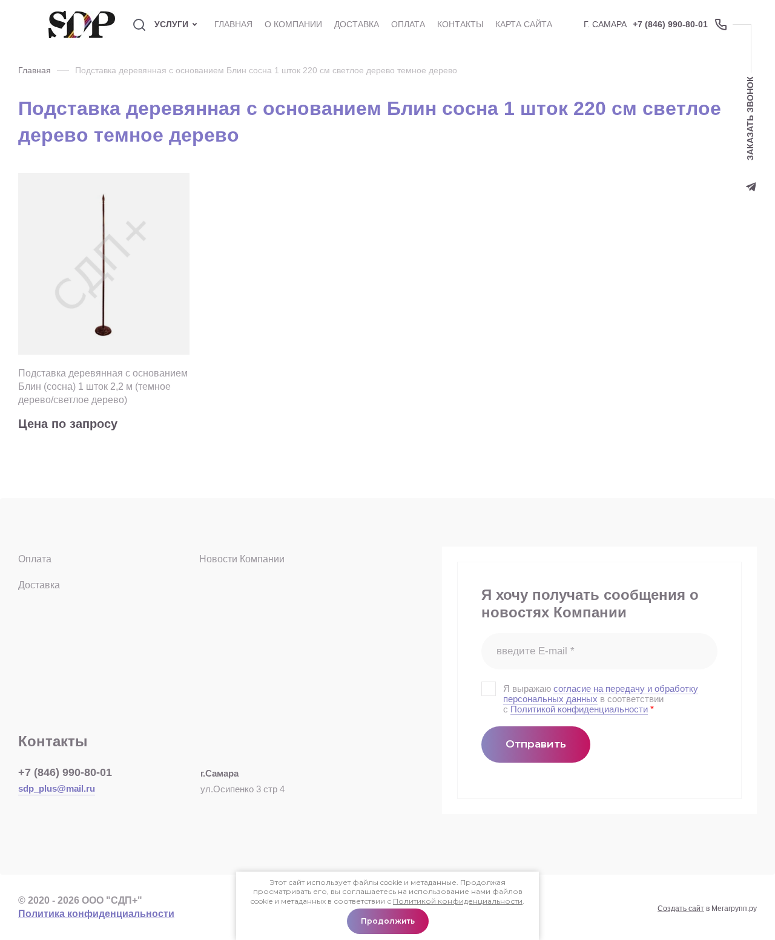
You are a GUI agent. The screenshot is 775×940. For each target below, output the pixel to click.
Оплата (34, 559)
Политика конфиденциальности (96, 914)
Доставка (39, 585)
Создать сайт (681, 908)
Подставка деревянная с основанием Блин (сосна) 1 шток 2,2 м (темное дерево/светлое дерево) (103, 386)
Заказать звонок (750, 118)
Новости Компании (242, 559)
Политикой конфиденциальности (579, 709)
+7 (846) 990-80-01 (670, 24)
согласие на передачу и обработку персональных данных (600, 693)
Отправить (536, 744)
